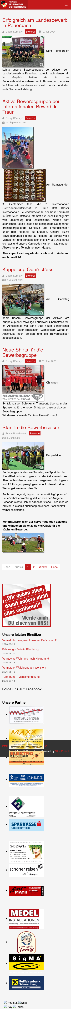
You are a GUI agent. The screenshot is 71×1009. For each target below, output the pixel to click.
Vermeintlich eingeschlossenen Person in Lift (29, 640)
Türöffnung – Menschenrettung (21, 677)
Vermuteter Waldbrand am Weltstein (24, 667)
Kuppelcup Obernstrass (27, 269)
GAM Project (62, 751)
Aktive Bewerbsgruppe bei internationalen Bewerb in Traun (30, 106)
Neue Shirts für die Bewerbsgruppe (22, 352)
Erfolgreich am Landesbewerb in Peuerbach (35, 22)
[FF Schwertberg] (14, 4)
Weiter (43, 567)
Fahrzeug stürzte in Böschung (20, 649)
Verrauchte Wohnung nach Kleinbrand (25, 658)
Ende (54, 567)
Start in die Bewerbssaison (31, 427)
